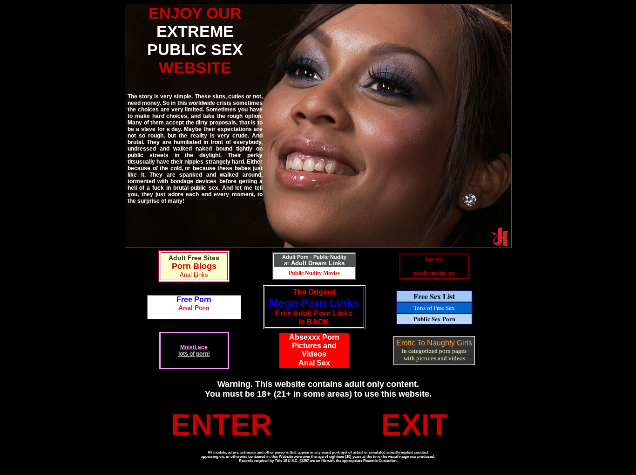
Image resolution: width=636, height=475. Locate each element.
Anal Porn (194, 307)
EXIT (414, 424)
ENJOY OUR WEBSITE (195, 40)
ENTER (221, 424)
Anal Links (194, 274)
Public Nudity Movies (314, 273)
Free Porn (193, 299)
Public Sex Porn (434, 318)
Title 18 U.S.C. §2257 (292, 461)
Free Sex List (434, 296)
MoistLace (194, 347)
